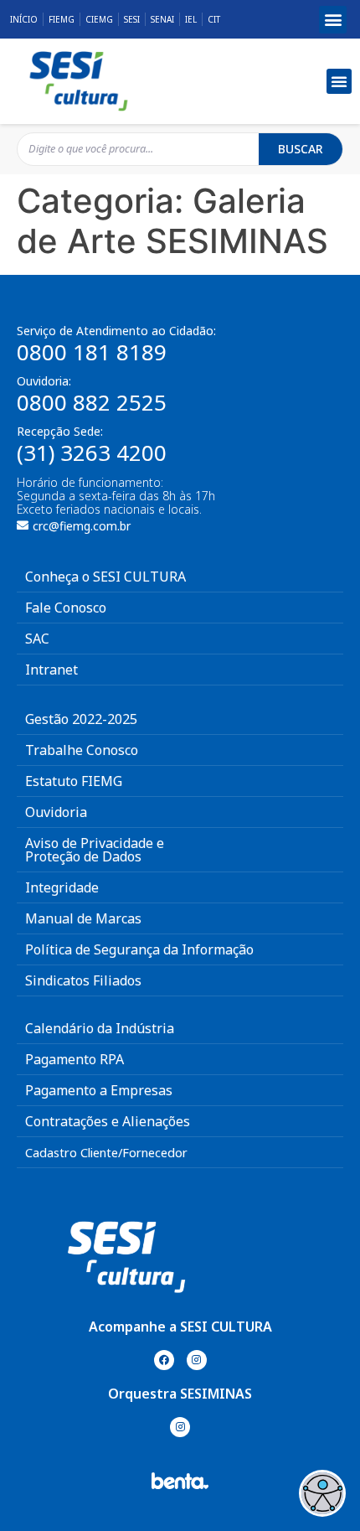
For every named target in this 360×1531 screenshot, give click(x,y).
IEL (191, 19)
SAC (37, 638)
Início (24, 19)
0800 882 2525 (92, 402)
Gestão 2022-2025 (81, 719)
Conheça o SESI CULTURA (105, 576)
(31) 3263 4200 (92, 452)
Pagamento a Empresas (98, 1090)
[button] (333, 20)
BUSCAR (300, 149)
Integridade (62, 887)
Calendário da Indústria (99, 1028)
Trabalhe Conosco (81, 750)
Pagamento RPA (74, 1059)
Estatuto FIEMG (73, 781)
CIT (214, 19)
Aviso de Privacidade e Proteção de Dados (94, 850)
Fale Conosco (65, 607)
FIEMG (62, 19)
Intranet (51, 669)
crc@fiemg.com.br (82, 526)
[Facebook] (164, 1360)
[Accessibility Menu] (322, 1493)
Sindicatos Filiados (83, 980)
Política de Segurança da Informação (139, 949)
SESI (132, 19)
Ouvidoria (56, 812)
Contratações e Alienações (107, 1121)
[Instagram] (197, 1360)
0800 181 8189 (92, 352)
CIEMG (99, 19)
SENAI (162, 19)
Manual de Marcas (83, 918)
